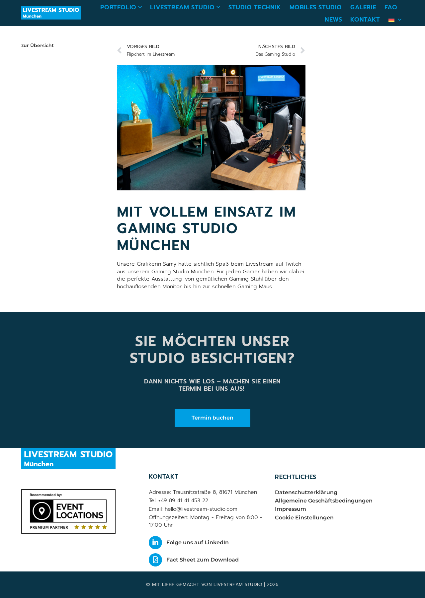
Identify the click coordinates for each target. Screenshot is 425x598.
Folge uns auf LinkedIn (197, 542)
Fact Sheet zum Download (202, 560)
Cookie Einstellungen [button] (304, 517)
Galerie (363, 7)
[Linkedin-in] (155, 542)
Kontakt (365, 19)
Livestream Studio (182, 7)
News (333, 19)
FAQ (390, 7)
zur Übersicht (37, 45)
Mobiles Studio (316, 7)
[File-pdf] (155, 559)
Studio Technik (254, 7)
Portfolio (118, 7)
